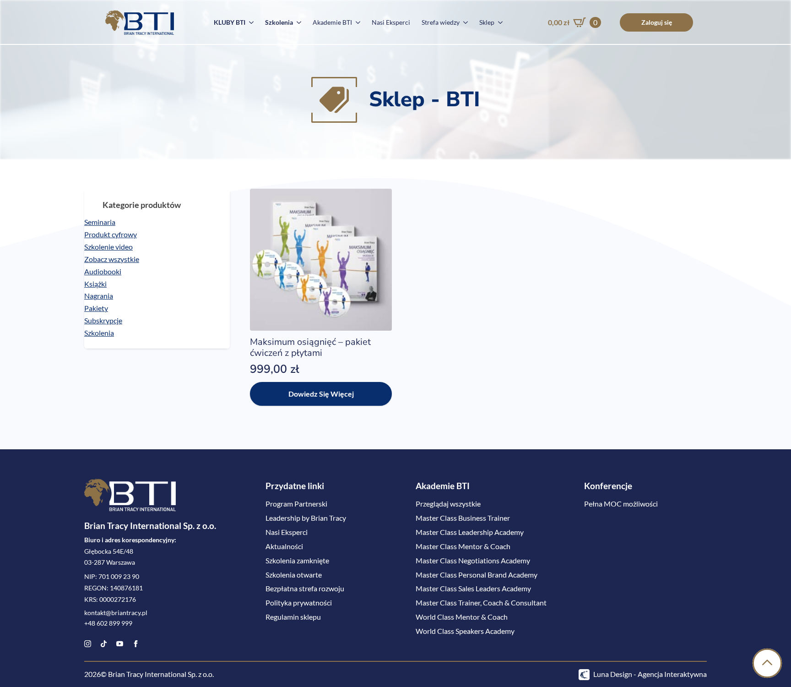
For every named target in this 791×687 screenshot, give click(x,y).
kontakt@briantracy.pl (115, 612)
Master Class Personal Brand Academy (476, 574)
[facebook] (135, 643)
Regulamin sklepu (293, 616)
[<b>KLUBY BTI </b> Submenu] (249, 22)
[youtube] (119, 643)
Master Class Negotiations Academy (473, 560)
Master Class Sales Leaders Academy (473, 588)
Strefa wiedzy (441, 22)
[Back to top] (767, 663)
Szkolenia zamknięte (297, 560)
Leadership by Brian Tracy (305, 517)
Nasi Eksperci (391, 22)
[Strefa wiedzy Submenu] (464, 22)
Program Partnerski (296, 503)
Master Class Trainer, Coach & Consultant (481, 602)
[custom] (103, 643)
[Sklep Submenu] (498, 22)
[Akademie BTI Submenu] (356, 22)
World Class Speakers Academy (465, 631)
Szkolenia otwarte (293, 574)
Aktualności (284, 546)
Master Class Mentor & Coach (463, 546)
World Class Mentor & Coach (462, 616)
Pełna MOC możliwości (621, 503)
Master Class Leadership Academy (470, 532)
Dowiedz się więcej (321, 393)
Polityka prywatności (298, 602)
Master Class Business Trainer (463, 517)
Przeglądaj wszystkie (448, 503)
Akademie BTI (332, 22)
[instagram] (87, 643)
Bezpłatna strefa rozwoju (304, 588)
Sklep (486, 22)
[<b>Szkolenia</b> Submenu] (297, 22)
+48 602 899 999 (108, 623)
